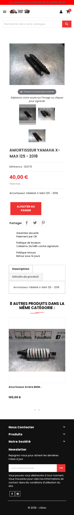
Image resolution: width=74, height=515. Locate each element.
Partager (26, 222)
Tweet (34, 222)
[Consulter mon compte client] (61, 11)
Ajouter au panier (26, 208)
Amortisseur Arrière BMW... (25, 387)
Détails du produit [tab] (25, 277)
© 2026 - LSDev (37, 507)
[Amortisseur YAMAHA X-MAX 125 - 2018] (27, 114)
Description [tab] (20, 269)
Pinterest (43, 222)
